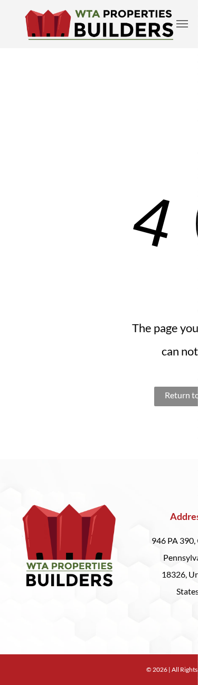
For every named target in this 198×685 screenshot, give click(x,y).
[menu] (182, 23)
